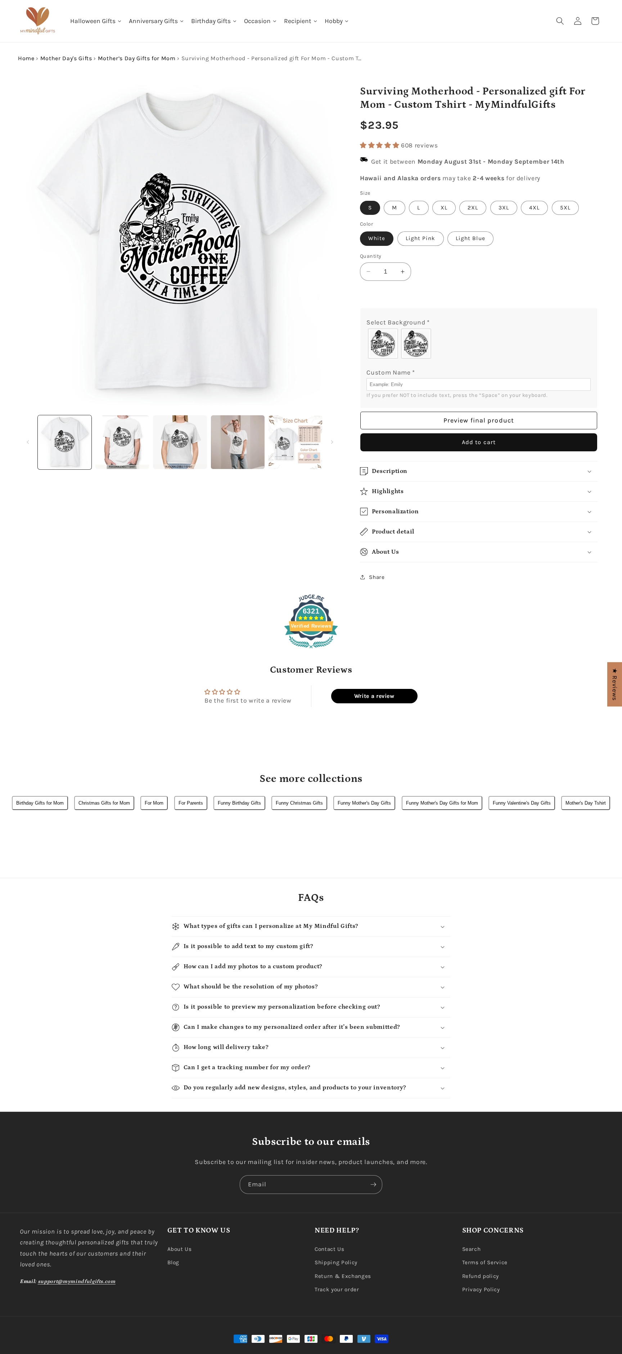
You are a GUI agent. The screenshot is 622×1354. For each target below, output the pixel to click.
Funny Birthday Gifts (239, 803)
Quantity (371, 256)
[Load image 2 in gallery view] (122, 442)
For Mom (154, 803)
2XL (473, 207)
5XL (565, 207)
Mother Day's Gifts (66, 58)
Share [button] (376, 577)
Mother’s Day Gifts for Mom (137, 58)
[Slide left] (28, 442)
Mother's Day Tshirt (585, 803)
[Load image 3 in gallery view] (180, 442)
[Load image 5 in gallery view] (295, 442)
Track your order (337, 1289)
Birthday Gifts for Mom (40, 803)
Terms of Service (485, 1262)
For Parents (191, 803)
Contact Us (329, 1249)
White (377, 238)
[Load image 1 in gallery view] (64, 442)
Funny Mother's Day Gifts (364, 803)
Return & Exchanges (343, 1276)
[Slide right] (332, 442)
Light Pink (421, 238)
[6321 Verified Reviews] (311, 649)
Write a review (374, 696)
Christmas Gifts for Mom (104, 803)
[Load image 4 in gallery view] (238, 442)
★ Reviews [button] (614, 684)
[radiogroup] (478, 343)
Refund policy (480, 1276)
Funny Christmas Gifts (299, 803)
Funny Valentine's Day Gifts (522, 803)
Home (26, 58)
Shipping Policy (336, 1262)
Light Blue (470, 238)
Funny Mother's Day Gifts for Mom (442, 803)
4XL (534, 207)
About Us (179, 1249)
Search (471, 1249)
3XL (504, 207)
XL (444, 207)
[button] (560, 21)
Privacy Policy (481, 1289)
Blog (173, 1262)
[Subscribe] (373, 1184)
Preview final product (478, 420)
